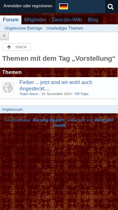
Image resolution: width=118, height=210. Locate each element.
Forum (11, 19)
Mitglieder (35, 19)
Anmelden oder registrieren (27, 5)
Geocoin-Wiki (67, 19)
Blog (93, 19)
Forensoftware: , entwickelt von (59, 123)
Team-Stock (29, 94)
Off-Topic (82, 94)
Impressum (12, 109)
